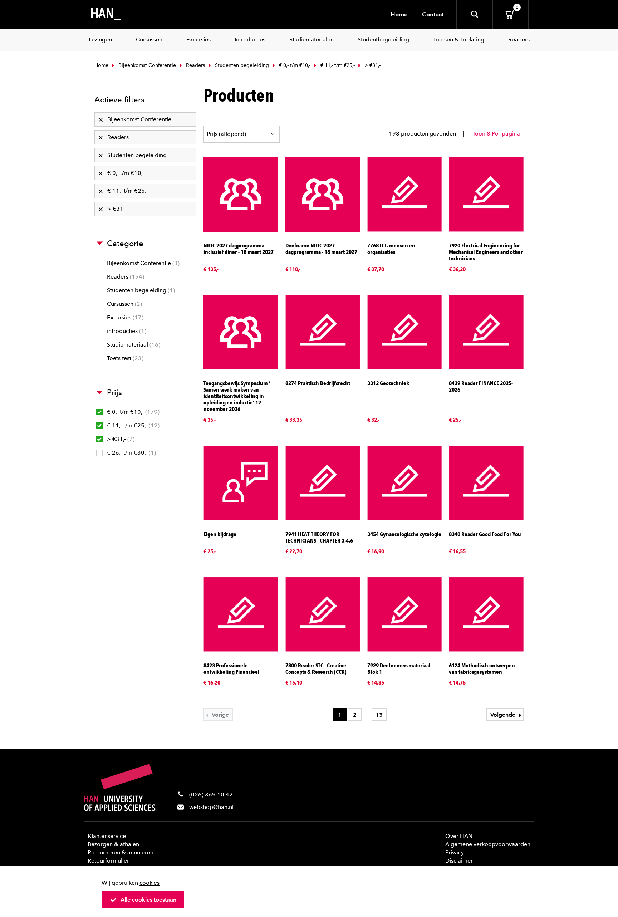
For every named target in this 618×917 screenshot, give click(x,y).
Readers (195, 65)
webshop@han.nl (211, 807)
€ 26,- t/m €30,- (130, 452)
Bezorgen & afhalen (113, 844)
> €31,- (120, 439)
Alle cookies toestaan (148, 899)
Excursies (124, 317)
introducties (125, 331)
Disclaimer (459, 860)
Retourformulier (108, 860)
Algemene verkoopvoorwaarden (487, 844)
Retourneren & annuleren (120, 852)
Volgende (503, 714)
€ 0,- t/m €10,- (294, 65)
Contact (433, 14)
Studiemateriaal (132, 344)
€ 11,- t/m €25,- (337, 65)
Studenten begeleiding (241, 65)
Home (399, 14)
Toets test (124, 358)
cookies (149, 882)
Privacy (454, 852)
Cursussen (123, 303)
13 (379, 714)
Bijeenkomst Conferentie (146, 65)
